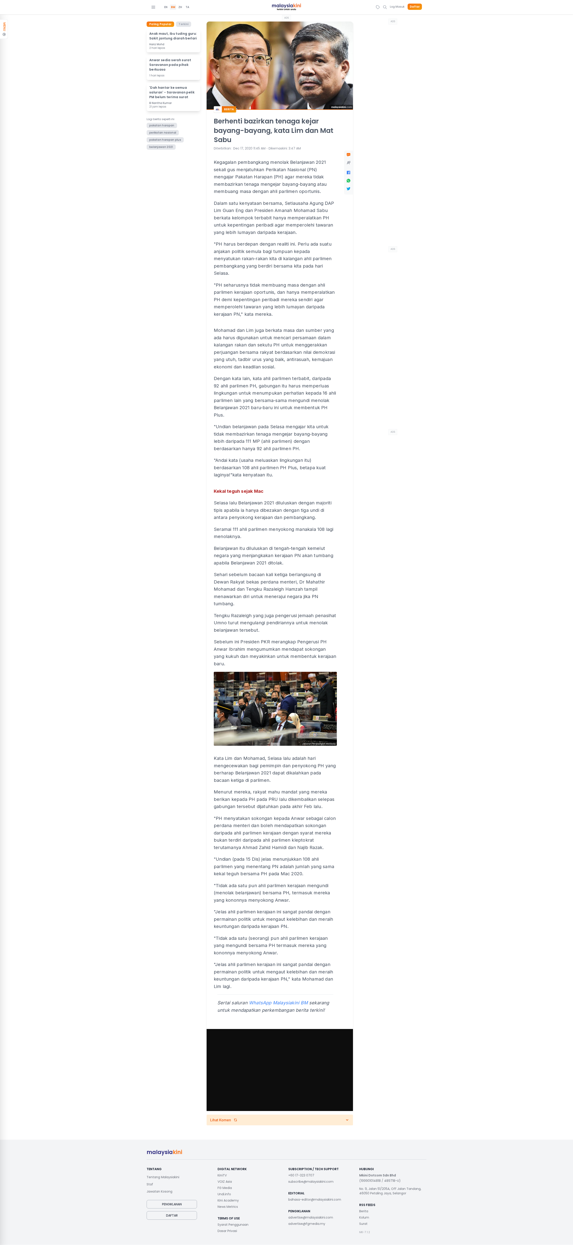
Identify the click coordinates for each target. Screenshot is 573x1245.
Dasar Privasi (227, 1231)
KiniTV (222, 1175)
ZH (180, 7)
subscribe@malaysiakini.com (311, 1181)
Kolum (364, 1217)
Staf (150, 1184)
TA (187, 7)
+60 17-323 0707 (301, 1175)
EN (165, 7)
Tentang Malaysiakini (163, 1177)
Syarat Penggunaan (233, 1224)
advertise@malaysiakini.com (310, 1217)
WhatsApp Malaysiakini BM (278, 1002)
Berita (363, 1211)
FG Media (225, 1188)
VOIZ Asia (225, 1181)
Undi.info (224, 1194)
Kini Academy (228, 1200)
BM (173, 7)
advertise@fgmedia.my (306, 1223)
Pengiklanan (172, 1204)
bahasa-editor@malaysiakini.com (314, 1199)
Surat (363, 1223)
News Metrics (228, 1206)
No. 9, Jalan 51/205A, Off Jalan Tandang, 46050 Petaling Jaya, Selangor (390, 1191)
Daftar (415, 7)
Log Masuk (397, 7)
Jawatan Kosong (159, 1191)
